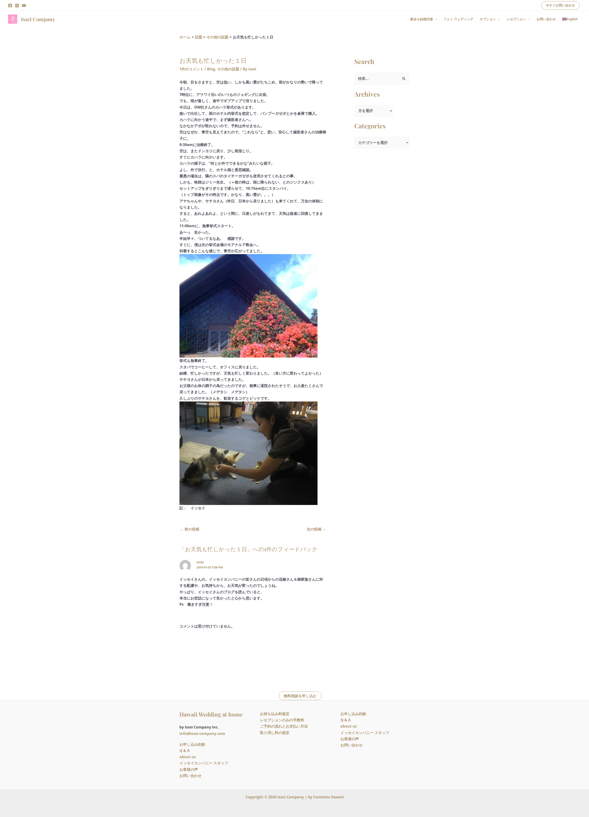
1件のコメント (191, 69)
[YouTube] (24, 5)
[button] (560, 5)
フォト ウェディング (458, 19)
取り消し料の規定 (274, 732)
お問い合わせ (546, 19)
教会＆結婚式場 (421, 19)
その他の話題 (228, 69)
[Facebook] (10, 5)
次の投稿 (316, 529)
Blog (211, 69)
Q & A (184, 750)
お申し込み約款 (192, 744)
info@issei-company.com (202, 733)
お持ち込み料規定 (274, 713)
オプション (488, 19)
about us (187, 756)
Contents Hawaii (328, 797)
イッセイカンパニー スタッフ (203, 762)
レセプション (516, 19)
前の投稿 (189, 529)
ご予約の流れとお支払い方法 (284, 726)
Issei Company (38, 19)
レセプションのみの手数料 (282, 719)
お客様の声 (188, 769)
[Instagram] (17, 5)
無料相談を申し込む (300, 695)
